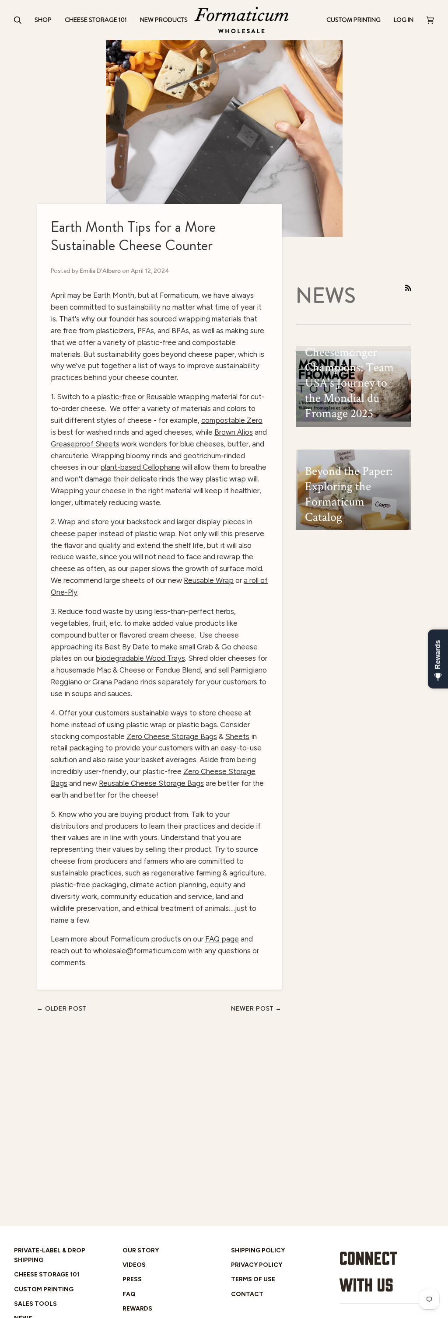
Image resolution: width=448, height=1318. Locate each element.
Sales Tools (35, 1303)
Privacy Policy (256, 1264)
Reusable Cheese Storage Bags (151, 783)
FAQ (129, 1293)
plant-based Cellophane (140, 467)
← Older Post (61, 1008)
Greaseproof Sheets (85, 443)
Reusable (161, 396)
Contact (247, 1293)
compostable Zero (231, 420)
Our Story (140, 1250)
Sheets (237, 736)
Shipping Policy (258, 1250)
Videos (134, 1264)
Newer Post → (256, 1008)
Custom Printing (44, 1289)
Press (132, 1279)
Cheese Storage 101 (47, 1274)
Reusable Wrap (209, 580)
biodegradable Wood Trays (140, 658)
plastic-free (116, 396)
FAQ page (222, 938)
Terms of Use (253, 1279)
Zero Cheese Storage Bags (171, 736)
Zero (192, 771)
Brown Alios (233, 432)
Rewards (137, 1308)
